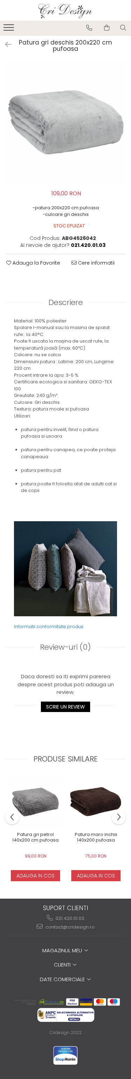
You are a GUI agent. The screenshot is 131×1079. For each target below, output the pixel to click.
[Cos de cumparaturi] (106, 28)
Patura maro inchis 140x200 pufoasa (96, 838)
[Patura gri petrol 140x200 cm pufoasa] (35, 801)
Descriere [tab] (66, 302)
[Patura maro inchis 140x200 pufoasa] (96, 801)
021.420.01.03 (69, 918)
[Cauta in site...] (123, 28)
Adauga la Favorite (35, 262)
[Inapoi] (5, 44)
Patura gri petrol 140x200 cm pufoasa (35, 838)
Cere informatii (96, 262)
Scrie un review (65, 706)
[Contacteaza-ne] (89, 28)
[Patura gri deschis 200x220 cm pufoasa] (65, 123)
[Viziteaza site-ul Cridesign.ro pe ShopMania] (65, 1055)
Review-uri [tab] (65, 647)
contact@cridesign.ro (69, 927)
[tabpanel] (65, 123)
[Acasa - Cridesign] (65, 10)
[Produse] (9, 29)
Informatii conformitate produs (48, 626)
